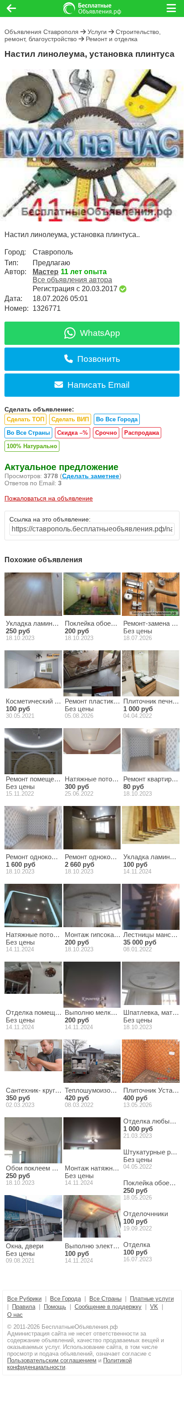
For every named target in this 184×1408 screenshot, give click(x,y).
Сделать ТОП (25, 419)
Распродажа (141, 432)
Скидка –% (72, 432)
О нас (15, 1314)
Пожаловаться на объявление (48, 498)
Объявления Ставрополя (41, 31)
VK (154, 1306)
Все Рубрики (24, 1298)
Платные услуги (152, 1298)
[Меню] (172, 8)
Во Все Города (117, 419)
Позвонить (98, 359)
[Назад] (11, 8)
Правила (23, 1306)
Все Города (65, 1298)
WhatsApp (100, 333)
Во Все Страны (28, 432)
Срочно (106, 432)
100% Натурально (32, 446)
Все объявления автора (72, 280)
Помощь (55, 1306)
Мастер (46, 272)
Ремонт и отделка (112, 38)
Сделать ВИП (70, 419)
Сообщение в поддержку (108, 1306)
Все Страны (105, 1298)
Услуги (97, 31)
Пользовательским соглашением (51, 1360)
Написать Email (98, 385)
